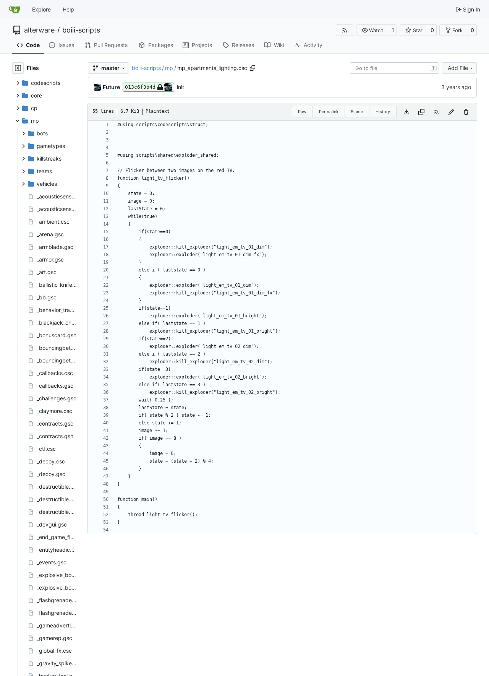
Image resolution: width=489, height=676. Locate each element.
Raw (302, 111)
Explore (41, 9)
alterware (39, 30)
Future (111, 87)
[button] (372, 30)
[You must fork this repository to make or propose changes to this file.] (451, 112)
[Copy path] (252, 68)
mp (169, 68)
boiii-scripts (81, 30)
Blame (357, 111)
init (180, 87)
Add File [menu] (458, 68)
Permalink (328, 111)
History (383, 111)
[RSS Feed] (344, 30)
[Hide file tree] (18, 68)
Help (68, 9)
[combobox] (394, 68)
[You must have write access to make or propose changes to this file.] (466, 112)
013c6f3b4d (140, 87)
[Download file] (406, 112)
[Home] (14, 9)
